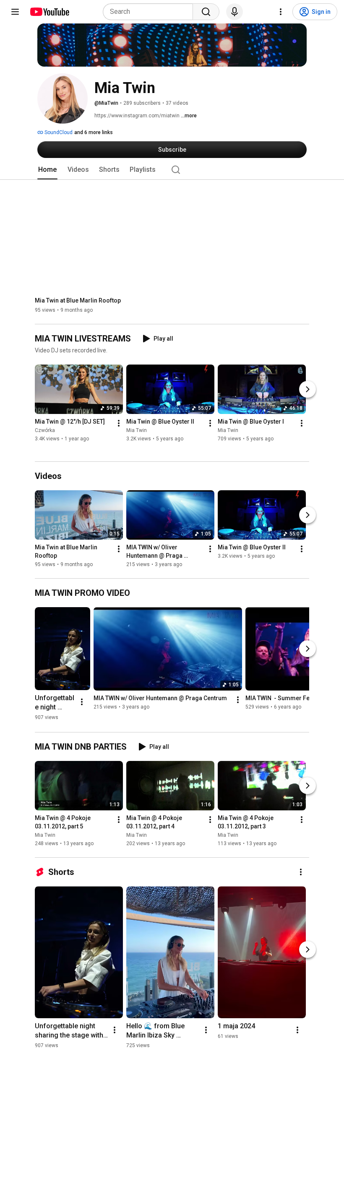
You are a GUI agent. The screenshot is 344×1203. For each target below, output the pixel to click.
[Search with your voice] (234, 11)
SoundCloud (58, 132)
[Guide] (15, 12)
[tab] (47, 170)
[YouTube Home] (49, 11)
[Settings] (281, 12)
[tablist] (172, 170)
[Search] (206, 11)
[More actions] (118, 423)
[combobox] (150, 12)
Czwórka (45, 431)
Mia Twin (136, 431)
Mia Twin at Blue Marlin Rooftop (78, 300)
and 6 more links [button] (93, 132)
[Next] (307, 389)
